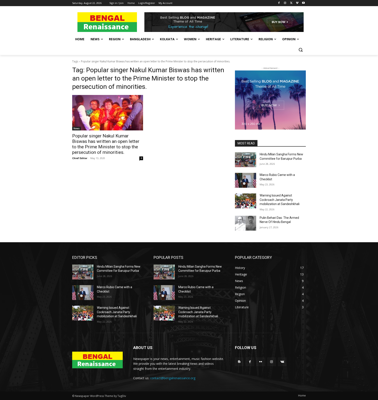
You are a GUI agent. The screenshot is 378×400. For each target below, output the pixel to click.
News (77, 128)
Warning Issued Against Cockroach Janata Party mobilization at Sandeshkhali (279, 200)
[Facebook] (279, 3)
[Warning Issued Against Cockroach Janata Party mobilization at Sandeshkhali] (245, 200)
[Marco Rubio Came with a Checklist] (245, 180)
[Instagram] (285, 3)
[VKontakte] (282, 362)
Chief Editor (79, 158)
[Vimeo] (297, 3)
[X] (291, 3)
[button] (300, 49)
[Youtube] (303, 3)
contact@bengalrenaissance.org (172, 378)
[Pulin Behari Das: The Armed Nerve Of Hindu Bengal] (245, 223)
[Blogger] (239, 362)
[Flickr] (260, 362)
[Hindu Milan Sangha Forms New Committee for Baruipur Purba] (245, 159)
